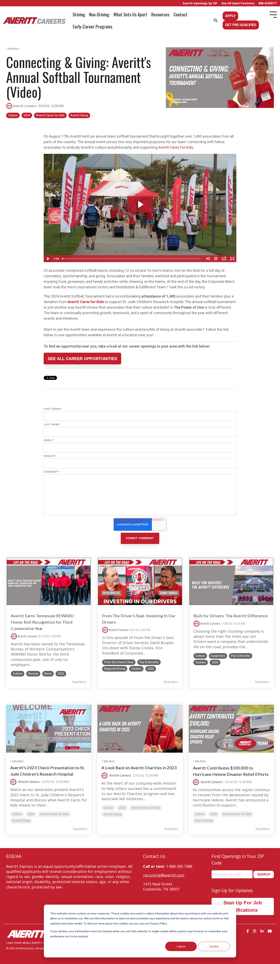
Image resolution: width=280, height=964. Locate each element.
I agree (181, 946)
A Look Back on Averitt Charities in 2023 (139, 767)
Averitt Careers (24, 106)
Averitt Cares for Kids (50, 115)
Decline (214, 946)
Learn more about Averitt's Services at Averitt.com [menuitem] (40, 943)
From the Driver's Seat (118, 662)
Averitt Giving (79, 115)
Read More (79, 682)
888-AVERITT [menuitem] (267, 3)
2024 (27, 115)
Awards (33, 673)
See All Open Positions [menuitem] (237, 3)
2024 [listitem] (31, 814)
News (48, 673)
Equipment (218, 656)
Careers (136, 669)
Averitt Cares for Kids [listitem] (54, 814)
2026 (61, 673)
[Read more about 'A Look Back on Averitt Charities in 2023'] (139, 729)
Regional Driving (114, 669)
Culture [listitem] (17, 814)
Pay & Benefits (149, 662)
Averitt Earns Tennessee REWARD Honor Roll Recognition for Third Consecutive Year (42, 622)
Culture (13, 115)
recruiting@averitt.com (163, 875)
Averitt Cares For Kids (175, 147)
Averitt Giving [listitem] (21, 820)
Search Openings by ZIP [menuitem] (200, 3)
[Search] (215, 20)
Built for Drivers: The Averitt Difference (230, 615)
